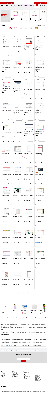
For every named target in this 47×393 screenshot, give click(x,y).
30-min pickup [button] (41, 315)
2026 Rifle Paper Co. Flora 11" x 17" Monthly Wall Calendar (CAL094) (6, 279)
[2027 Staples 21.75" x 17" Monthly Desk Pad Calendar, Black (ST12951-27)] (29, 62)
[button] (33, 3)
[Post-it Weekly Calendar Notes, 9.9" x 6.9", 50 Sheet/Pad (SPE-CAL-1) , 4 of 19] (34, 306)
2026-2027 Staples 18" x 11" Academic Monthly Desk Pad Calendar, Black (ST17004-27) (17, 68)
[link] (8, 1)
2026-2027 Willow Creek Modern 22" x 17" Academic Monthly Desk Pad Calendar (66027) (18, 196)
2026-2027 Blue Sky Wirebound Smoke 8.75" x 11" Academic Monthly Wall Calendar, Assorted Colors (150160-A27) (15, 17)
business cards (6, 333)
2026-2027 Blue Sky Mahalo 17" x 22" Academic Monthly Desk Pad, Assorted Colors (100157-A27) (24, 17)
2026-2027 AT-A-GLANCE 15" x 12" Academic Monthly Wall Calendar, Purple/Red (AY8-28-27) (6, 258)
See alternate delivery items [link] (5, 158)
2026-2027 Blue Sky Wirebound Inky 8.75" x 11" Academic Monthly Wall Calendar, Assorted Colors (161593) (39, 237)
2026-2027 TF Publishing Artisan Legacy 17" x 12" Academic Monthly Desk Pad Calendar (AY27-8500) (40, 196)
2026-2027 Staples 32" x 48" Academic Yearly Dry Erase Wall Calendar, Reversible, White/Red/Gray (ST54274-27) (40, 154)
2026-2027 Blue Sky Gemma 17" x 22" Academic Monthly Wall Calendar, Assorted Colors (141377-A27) (17, 175)
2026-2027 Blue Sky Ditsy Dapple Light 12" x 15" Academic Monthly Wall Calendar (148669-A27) (6, 47)
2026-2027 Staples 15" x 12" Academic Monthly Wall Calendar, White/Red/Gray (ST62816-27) (17, 154)
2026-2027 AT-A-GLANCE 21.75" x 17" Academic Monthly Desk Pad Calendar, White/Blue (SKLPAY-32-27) (17, 89)
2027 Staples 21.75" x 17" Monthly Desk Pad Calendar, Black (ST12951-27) (28, 67)
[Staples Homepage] (3, 3)
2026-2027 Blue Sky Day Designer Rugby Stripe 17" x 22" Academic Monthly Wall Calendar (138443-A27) (18, 111)
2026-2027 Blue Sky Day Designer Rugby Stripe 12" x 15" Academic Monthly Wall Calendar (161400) (6, 133)
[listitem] (15, 16)
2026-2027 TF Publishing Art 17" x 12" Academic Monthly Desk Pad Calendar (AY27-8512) (39, 46)
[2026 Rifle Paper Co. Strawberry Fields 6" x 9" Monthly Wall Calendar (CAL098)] (17, 211)
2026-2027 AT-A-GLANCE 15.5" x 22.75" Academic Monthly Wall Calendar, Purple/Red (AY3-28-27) (29, 154)
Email (17, 358)
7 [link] (15, 91)
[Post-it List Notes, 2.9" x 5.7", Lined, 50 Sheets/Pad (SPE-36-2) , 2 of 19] (15, 306)
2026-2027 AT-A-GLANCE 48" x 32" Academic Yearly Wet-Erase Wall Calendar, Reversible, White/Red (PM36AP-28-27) (6, 196)
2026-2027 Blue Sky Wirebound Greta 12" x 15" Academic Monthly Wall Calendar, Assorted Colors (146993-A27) (29, 217)
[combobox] (24, 3)
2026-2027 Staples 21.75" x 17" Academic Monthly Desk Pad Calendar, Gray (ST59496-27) (17, 237)
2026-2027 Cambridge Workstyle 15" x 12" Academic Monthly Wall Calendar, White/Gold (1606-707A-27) (17, 279)
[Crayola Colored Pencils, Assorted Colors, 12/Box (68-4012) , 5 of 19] (44, 306)
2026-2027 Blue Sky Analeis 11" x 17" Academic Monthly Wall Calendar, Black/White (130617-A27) (28, 111)
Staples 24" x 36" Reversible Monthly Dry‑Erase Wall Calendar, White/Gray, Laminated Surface (28, 279)
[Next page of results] (28, 292)
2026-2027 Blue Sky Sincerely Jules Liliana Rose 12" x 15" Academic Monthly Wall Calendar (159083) (34, 17)
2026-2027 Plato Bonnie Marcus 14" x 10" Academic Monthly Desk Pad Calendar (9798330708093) (6, 175)
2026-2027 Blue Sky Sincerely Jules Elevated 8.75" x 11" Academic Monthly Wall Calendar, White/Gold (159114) (17, 133)
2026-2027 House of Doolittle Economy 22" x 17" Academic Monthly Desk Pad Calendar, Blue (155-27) (29, 132)
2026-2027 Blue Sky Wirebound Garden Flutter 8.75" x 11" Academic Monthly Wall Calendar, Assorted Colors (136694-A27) (6, 111)
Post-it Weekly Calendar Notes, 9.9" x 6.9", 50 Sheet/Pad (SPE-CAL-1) (34, 310)
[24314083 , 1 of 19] (5, 306)
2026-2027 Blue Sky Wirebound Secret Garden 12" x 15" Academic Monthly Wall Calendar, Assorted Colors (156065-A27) (40, 258)
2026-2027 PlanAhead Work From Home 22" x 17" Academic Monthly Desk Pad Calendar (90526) (17, 258)
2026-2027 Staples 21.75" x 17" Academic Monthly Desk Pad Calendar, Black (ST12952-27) (28, 46)
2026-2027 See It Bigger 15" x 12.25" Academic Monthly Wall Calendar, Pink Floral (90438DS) (28, 258)
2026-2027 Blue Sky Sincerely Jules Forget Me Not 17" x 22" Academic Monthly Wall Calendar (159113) (39, 68)
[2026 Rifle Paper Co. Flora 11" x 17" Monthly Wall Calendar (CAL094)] (6, 274)
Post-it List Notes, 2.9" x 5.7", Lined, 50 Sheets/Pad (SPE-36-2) (15, 310)
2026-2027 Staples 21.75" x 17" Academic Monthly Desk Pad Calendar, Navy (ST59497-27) (28, 196)
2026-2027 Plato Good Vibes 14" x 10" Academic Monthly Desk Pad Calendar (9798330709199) (6, 237)
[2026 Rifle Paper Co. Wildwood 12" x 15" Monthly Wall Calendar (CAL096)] (40, 169)
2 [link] (13, 18)
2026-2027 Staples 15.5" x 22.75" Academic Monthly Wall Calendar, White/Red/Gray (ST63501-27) (6, 217)
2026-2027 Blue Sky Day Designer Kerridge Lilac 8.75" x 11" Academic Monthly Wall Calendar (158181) (17, 47)
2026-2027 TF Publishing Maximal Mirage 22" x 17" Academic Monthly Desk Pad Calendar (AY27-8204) (40, 217)
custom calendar (5, 345)
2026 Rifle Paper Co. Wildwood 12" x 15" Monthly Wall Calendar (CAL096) (40, 174)
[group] (5, 310)
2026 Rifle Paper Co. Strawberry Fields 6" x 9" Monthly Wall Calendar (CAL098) (17, 216)
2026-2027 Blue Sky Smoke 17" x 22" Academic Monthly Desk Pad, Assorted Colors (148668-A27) (39, 132)
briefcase (10, 336)
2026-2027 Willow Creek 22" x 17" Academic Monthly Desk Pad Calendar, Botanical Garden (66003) (28, 237)
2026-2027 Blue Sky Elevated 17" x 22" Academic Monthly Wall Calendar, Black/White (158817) (6, 154)
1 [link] (15, 113)
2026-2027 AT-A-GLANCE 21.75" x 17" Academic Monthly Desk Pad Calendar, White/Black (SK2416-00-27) (28, 175)
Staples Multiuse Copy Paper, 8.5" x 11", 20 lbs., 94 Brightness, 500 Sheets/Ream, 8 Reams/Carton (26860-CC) (24, 310)
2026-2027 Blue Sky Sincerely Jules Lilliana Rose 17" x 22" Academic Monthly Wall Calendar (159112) (6, 68)
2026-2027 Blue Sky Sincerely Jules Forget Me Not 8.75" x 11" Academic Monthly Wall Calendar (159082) (39, 111)
